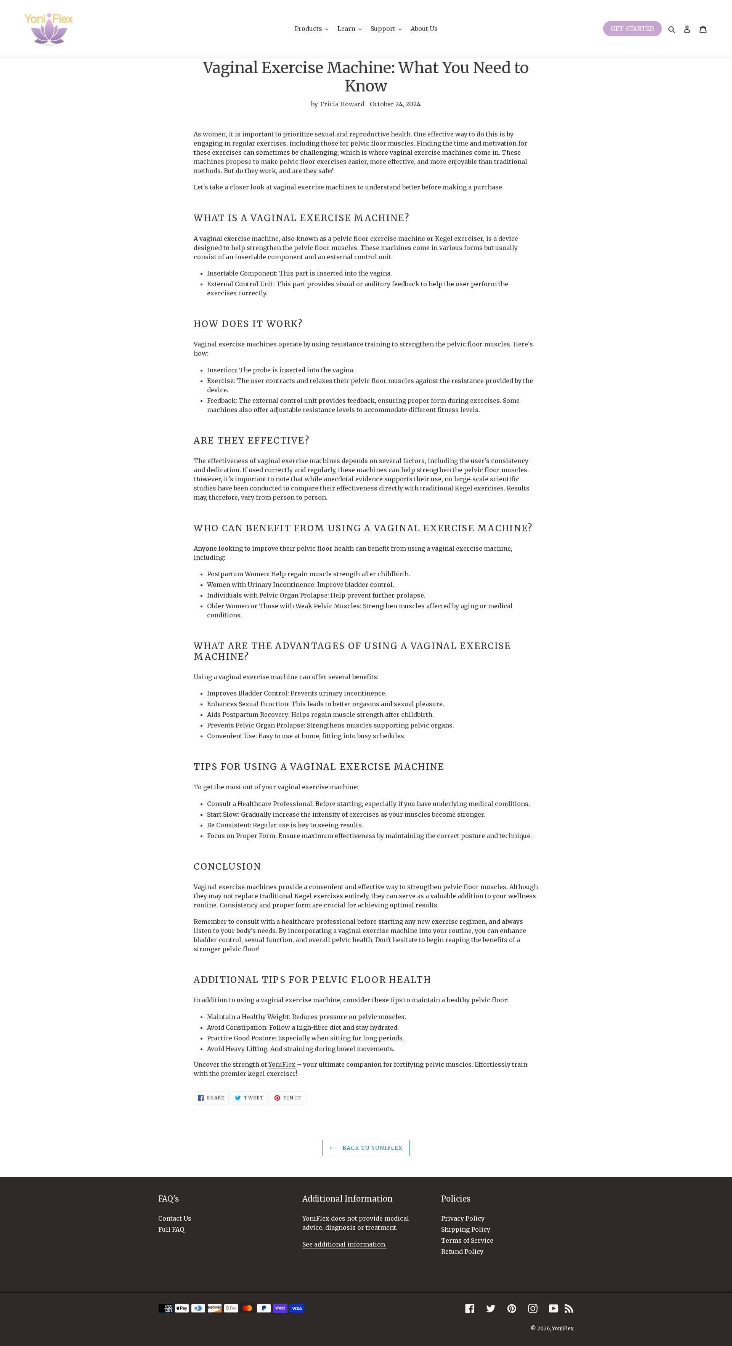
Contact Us (174, 1218)
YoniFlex (563, 1328)
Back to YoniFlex (372, 1147)
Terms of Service (467, 1240)
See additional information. (344, 1244)
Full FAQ (171, 1229)
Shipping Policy (465, 1229)
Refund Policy (462, 1251)
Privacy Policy (463, 1218)
